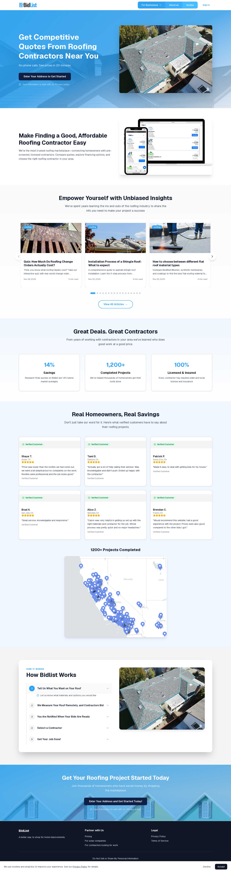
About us (174, 5)
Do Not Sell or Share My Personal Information (115, 858)
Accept (221, 866)
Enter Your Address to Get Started (45, 76)
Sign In (206, 5)
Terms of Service (159, 840)
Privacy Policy (158, 836)
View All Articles (116, 304)
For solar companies (95, 840)
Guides (190, 5)
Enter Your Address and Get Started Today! (115, 801)
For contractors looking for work (101, 845)
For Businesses (150, 5)
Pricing (88, 836)
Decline (207, 866)
